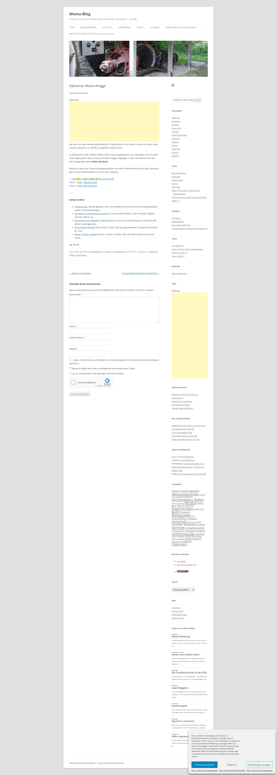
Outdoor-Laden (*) (180, 252)
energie (202, 495)
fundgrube (176, 128)
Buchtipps (107, 27)
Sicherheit (155, 27)
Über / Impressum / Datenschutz (204, 770)
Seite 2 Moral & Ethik (87, 185)
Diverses (175, 124)
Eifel (195, 494)
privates (175, 131)
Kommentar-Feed (179, 614)
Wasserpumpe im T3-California (185, 394)
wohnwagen (176, 541)
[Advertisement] (114, 122)
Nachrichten (81, 255)
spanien (197, 522)
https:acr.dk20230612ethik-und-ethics (93, 179)
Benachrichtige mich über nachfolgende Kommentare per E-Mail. (103, 368)
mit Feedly (181, 561)
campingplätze (190, 491)
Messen (180, 505)
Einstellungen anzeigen (259, 764)
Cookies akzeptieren (205, 764)
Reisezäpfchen (178, 221)
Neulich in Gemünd (80, 273)
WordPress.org (178, 618)
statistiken (177, 524)
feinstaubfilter (177, 497)
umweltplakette (194, 528)
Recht (175, 512)
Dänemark (153, 251)
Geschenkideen (182, 500)
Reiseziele (176, 138)
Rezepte (175, 142)
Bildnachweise (179, 194)
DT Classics (176, 218)
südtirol (201, 524)
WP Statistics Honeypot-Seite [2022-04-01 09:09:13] (91, 34)
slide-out (190, 522)
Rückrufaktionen (180, 518)
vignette (200, 534)
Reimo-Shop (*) (178, 256)
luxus (200, 503)
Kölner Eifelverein (179, 273)
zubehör (175, 156)
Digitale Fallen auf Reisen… (183, 408)
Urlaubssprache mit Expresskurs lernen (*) (190, 228)
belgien (176, 491)
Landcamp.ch (177, 398)
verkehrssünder (183, 534)
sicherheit (176, 149)
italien (199, 499)
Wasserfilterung (187, 456)
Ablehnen (232, 764)
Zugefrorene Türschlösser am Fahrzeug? (189, 425)
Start (71, 27)
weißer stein (191, 536)
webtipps (181, 536)
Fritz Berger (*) (178, 246)
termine (175, 152)
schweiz (192, 518)
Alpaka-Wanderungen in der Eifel (186, 439)
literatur (191, 503)
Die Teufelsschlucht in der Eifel (184, 436)
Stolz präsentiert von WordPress (111, 763)
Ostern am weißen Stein (182, 432)
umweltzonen (178, 531)
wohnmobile (193, 538)
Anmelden (176, 607)
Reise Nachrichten (179, 135)
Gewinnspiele (124, 27)
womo (107, 251)
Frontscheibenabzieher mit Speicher (140, 273)
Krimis (174, 503)
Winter (199, 536)
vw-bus (174, 536)
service (175, 145)
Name (73, 326)
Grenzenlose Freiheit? (181, 405)
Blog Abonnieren (88, 27)
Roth (193, 516)
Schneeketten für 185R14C (183, 429)
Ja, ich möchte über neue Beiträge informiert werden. (98, 373)
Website (73, 348)
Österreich (179, 544)
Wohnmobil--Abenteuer (182, 467)
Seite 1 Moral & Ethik (87, 182)
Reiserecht (185, 512)
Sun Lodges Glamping (181, 225)
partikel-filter (199, 509)
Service (140, 27)
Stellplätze (190, 524)
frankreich (188, 496)
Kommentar (75, 294)
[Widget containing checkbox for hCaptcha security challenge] (91, 382)
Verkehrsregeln (195, 531)
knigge (72, 255)
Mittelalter (189, 505)
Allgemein (120, 251)
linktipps (180, 503)
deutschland (182, 494)
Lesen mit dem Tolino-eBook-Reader (187, 249)
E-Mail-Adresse (77, 337)
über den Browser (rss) (186, 564)
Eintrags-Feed (177, 611)
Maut (174, 505)
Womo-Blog (79, 13)
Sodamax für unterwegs (182, 401)
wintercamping (178, 539)
